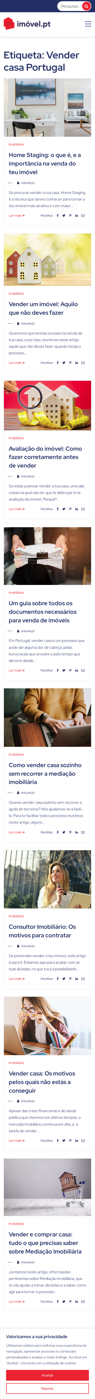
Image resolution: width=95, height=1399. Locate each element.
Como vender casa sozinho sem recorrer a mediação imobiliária (45, 773)
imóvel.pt (28, 183)
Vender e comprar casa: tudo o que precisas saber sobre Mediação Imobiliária (45, 1243)
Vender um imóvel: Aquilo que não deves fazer (43, 308)
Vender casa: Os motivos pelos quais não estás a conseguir (42, 1082)
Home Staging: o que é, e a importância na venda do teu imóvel (45, 163)
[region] (47, 1364)
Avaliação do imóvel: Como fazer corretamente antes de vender (45, 457)
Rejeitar (47, 1388)
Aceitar (47, 1375)
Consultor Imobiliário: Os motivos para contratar (42, 931)
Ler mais (15, 215)
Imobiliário (16, 144)
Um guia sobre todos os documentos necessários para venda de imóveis (42, 611)
